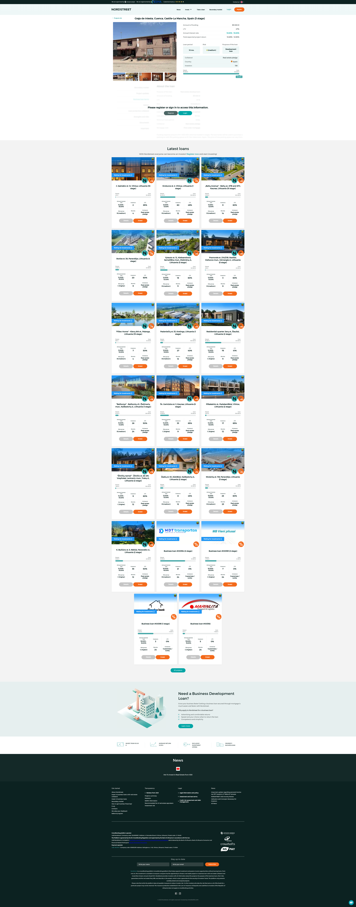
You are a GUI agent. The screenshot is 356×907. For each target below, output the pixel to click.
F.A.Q (113, 806)
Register (171, 113)
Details (126, 220)
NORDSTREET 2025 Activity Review (222, 796)
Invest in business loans (119, 799)
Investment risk (150, 805)
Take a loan (201, 9)
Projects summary (151, 796)
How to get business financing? (122, 804)
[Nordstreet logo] (121, 9)
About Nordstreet (117, 792)
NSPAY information (151, 801)
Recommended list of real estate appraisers (159, 803)
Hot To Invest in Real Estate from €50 (178, 775)
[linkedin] (180, 893)
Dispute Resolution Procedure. (138, 842)
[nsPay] (228, 849)
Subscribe (212, 864)
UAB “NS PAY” (116, 847)
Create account (192, 901)
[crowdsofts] (228, 844)
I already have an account (213, 901)
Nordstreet (134, 871)
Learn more (186, 726)
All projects (178, 670)
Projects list (118, 18)
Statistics (148, 798)
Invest (187, 9)
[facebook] (176, 893)
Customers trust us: (169, 2)
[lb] (228, 833)
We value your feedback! (119, 811)
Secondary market (215, 9)
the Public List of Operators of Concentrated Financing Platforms (149, 840)
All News (214, 803)
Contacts (114, 808)
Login (185, 113)
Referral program (117, 813)
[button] (351, 902)
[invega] (228, 838)
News (179, 9)
